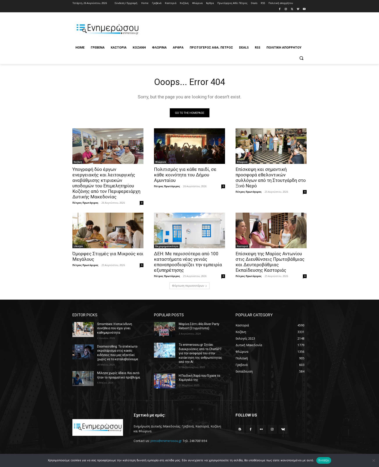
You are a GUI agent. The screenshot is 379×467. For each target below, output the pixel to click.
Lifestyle (78, 246)
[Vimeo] (297, 9)
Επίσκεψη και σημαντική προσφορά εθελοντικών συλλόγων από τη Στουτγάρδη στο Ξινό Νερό (271, 177)
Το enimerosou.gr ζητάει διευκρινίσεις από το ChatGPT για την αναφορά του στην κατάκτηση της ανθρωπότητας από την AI (200, 353)
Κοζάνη (78, 161)
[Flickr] (261, 429)
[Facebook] (279, 9)
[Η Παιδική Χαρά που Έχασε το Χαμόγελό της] (164, 381)
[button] (301, 58)
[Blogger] (240, 429)
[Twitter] (292, 9)
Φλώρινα (160, 161)
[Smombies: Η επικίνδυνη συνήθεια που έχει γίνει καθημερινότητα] (83, 329)
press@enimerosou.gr (166, 441)
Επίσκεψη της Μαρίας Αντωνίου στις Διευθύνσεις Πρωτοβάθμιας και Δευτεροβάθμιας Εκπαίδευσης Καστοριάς (270, 262)
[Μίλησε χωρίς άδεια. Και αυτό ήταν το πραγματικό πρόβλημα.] (83, 378)
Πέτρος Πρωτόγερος (85, 202)
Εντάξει (323, 460)
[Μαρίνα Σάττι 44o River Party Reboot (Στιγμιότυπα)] (164, 329)
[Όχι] (373, 460)
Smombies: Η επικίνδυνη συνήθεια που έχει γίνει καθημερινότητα (114, 328)
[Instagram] (285, 9)
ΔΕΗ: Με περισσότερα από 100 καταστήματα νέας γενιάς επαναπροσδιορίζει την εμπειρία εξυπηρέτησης (188, 262)
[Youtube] (304, 9)
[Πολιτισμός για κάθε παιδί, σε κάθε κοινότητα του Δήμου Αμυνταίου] (189, 146)
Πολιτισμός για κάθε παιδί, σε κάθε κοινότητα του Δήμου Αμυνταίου (185, 175)
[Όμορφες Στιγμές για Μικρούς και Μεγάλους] (107, 230)
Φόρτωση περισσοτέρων (188, 286)
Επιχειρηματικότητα (166, 246)
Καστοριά (242, 246)
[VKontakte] (283, 429)
